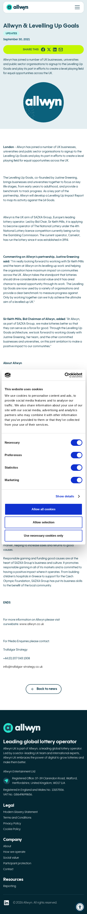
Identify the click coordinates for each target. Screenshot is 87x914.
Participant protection (17, 863)
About (7, 846)
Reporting (9, 886)
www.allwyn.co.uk (31, 624)
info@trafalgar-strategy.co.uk (23, 667)
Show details (65, 496)
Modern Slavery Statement (20, 812)
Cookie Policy (12, 829)
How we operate (14, 852)
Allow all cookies (43, 509)
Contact (8, 869)
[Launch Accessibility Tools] (80, 907)
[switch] (76, 455)
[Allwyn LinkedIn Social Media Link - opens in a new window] (6, 903)
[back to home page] (17, 7)
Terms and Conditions (17, 817)
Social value (11, 857)
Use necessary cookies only (43, 535)
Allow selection (43, 522)
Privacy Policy (12, 823)
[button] (76, 7)
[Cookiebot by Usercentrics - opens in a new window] (64, 375)
